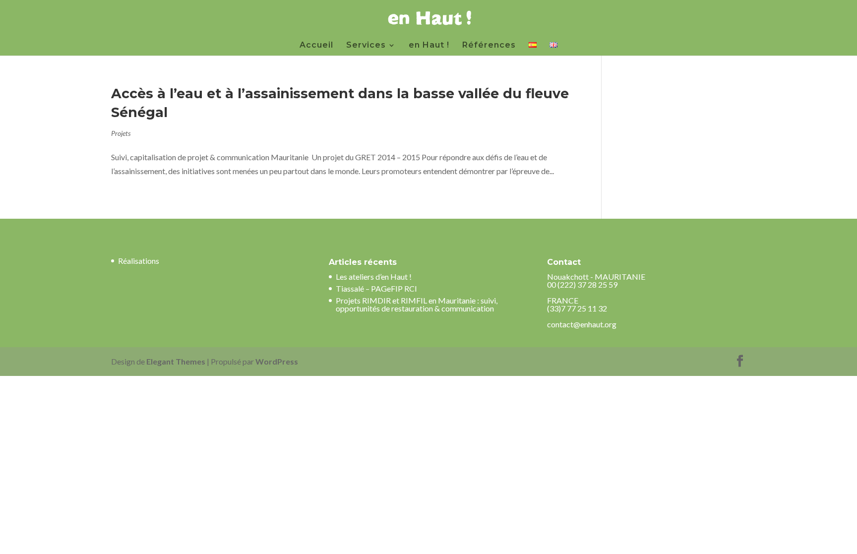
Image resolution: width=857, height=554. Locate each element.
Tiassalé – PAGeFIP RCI (376, 288)
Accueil (316, 46)
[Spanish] (533, 49)
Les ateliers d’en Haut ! (374, 276)
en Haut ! (429, 46)
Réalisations (138, 260)
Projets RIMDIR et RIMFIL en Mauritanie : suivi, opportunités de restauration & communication (416, 304)
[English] (553, 49)
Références (489, 46)
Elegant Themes (175, 361)
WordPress (276, 361)
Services (366, 46)
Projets (120, 133)
